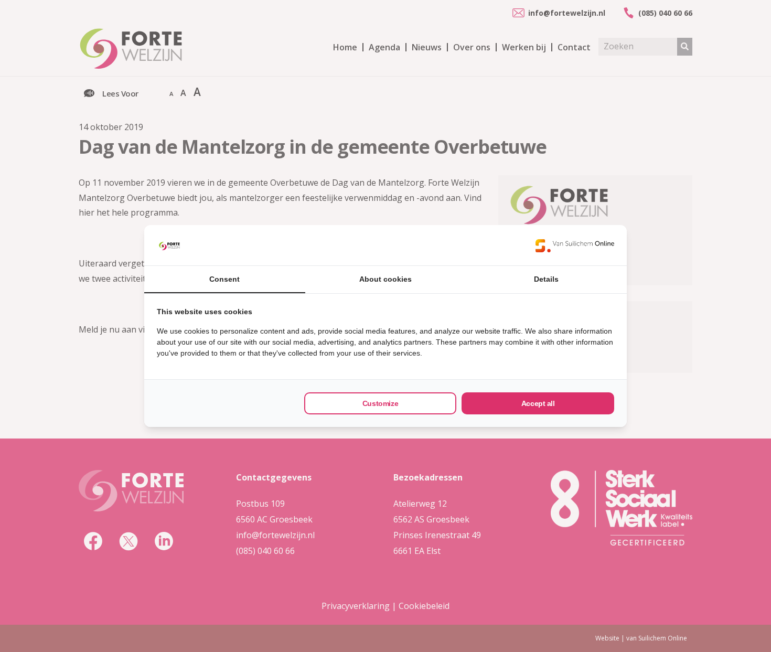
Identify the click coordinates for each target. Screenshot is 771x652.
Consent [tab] (224, 279)
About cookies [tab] (385, 279)
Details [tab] (546, 279)
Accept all (538, 403)
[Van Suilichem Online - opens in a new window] (575, 245)
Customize (380, 403)
